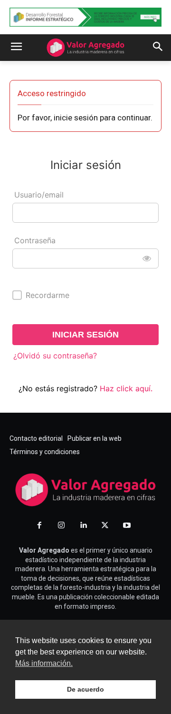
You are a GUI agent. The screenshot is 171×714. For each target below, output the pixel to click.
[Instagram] (61, 525)
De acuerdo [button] (85, 689)
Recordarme (47, 295)
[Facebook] (39, 525)
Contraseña (35, 240)
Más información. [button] (44, 663)
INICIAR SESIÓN (85, 334)
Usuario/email (39, 194)
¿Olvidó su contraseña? (55, 355)
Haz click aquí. (126, 388)
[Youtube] (126, 525)
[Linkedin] (83, 525)
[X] (105, 525)
